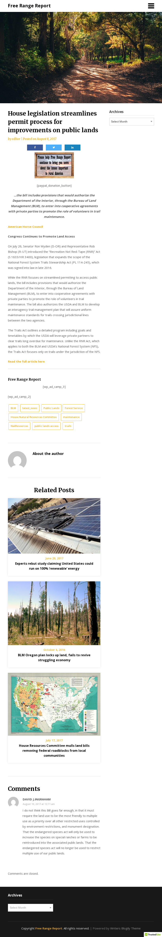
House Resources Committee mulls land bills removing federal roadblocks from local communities (54, 750)
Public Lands (51, 408)
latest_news (29, 408)
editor (16, 139)
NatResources (19, 426)
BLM (13, 408)
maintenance (71, 417)
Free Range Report (29, 5)
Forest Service (74, 408)
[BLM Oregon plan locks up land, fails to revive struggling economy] (54, 612)
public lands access (46, 426)
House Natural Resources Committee (34, 417)
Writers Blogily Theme (125, 928)
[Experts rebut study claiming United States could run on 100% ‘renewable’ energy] (54, 525)
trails (68, 426)
